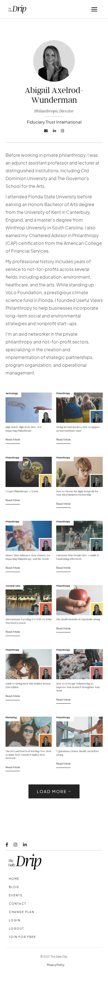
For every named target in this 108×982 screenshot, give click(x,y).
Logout (16, 928)
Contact (17, 903)
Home (14, 878)
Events (15, 895)
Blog (14, 887)
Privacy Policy (55, 964)
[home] (16, 9)
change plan (21, 912)
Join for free (22, 937)
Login (14, 920)
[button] (94, 9)
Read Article (13, 439)
